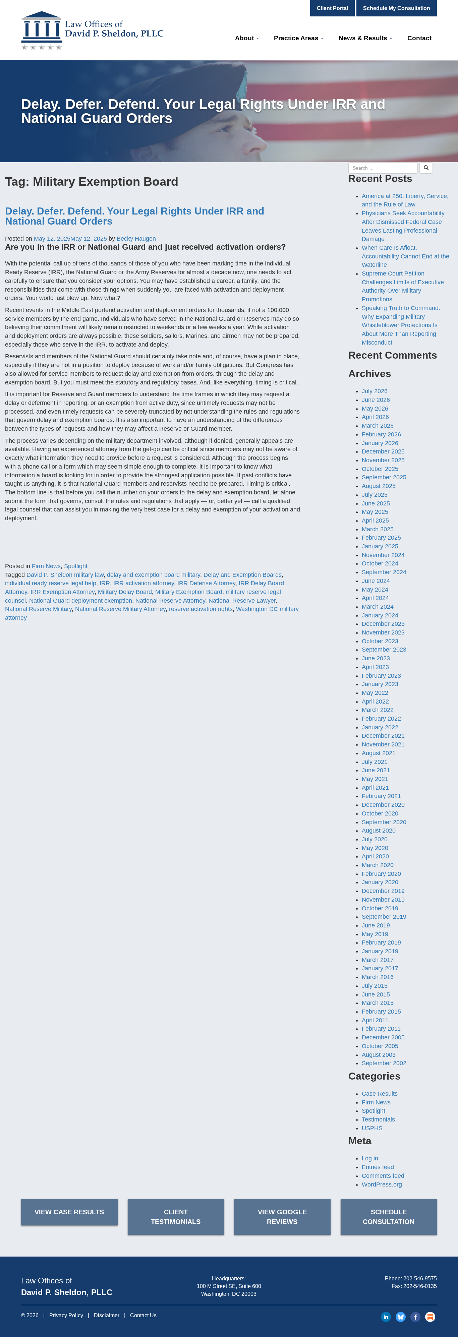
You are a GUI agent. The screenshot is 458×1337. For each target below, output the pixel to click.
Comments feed (383, 1175)
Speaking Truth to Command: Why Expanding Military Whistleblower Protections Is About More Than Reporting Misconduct (401, 325)
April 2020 (375, 856)
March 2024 (378, 606)
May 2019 (375, 934)
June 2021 (376, 770)
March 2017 (378, 960)
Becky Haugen (136, 238)
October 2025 (380, 469)
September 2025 (384, 477)
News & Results (364, 38)
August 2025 (379, 486)
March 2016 (378, 977)
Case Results (380, 1093)
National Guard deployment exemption (80, 600)
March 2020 (378, 865)
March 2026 (378, 425)
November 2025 (383, 460)
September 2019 (384, 916)
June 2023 (376, 658)
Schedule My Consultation (396, 8)
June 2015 (376, 994)
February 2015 (381, 1011)
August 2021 (379, 753)
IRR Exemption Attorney (63, 592)
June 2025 (376, 503)
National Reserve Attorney (170, 600)
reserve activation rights (201, 609)
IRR (105, 583)
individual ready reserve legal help (50, 583)
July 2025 (375, 494)
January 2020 (380, 882)
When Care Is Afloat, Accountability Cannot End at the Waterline (405, 256)
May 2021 (375, 779)
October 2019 (380, 908)
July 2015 (375, 985)
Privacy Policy (66, 1315)
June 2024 (376, 581)
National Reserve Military (38, 609)
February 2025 (381, 537)
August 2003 (379, 1054)
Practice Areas (297, 38)
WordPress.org (382, 1184)
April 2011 (375, 1020)
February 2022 (381, 718)
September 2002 (384, 1063)
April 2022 (375, 701)
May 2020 (375, 848)
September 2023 (384, 649)
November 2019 (383, 899)
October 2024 (380, 563)
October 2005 (380, 1046)
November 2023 (383, 632)
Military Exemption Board (188, 592)
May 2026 (375, 408)
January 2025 (380, 546)
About (245, 38)
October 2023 (380, 641)
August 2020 (379, 830)
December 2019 (383, 891)
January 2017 (380, 968)
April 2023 (375, 667)
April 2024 (375, 598)
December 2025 (383, 451)
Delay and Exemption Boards (243, 574)
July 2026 (375, 391)
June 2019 (376, 925)
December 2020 (383, 804)
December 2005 (383, 1037)
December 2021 (383, 735)
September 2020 (384, 822)
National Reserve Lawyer (242, 600)
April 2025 (375, 520)
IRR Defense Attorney (206, 583)
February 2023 (381, 675)
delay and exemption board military (153, 574)
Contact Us (143, 1315)
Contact (419, 38)
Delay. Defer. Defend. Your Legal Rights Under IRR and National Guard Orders (134, 216)
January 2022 (380, 727)
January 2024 (380, 615)
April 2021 (375, 787)
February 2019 (381, 942)
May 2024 (375, 589)
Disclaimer (106, 1315)
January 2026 (380, 443)
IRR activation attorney (143, 583)
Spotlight (76, 566)
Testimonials (378, 1119)
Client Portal (332, 8)
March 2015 (378, 1002)
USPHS (372, 1128)
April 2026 (375, 417)
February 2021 (381, 796)
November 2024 (383, 555)
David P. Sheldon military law (65, 574)
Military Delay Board (125, 592)
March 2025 (378, 529)
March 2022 (378, 710)
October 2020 (380, 813)
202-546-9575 (420, 1278)
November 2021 (383, 744)
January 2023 (380, 684)
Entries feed (378, 1167)
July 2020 (375, 839)
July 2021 (375, 761)
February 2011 (381, 1028)
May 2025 (375, 511)
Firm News (46, 566)
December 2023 (383, 623)
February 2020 (381, 873)
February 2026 (381, 434)
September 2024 (384, 572)
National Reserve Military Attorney (120, 609)
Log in (370, 1158)
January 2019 (380, 951)
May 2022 (375, 692)
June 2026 (376, 400)
